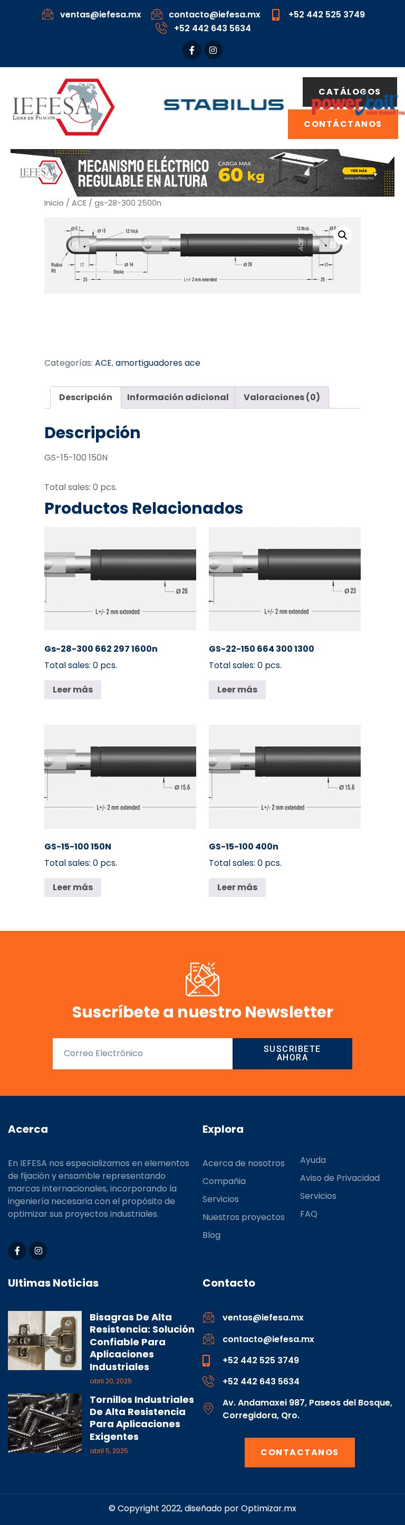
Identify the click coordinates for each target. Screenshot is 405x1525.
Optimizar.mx (268, 1508)
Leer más (73, 689)
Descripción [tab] (85, 397)
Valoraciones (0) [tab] (282, 397)
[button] (342, 235)
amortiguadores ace (157, 363)
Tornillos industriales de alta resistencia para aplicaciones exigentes (142, 1418)
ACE (79, 203)
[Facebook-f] (191, 50)
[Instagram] (213, 50)
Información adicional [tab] (178, 397)
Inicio (54, 203)
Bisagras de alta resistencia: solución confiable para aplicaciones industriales (142, 1341)
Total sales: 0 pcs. (101, 657)
